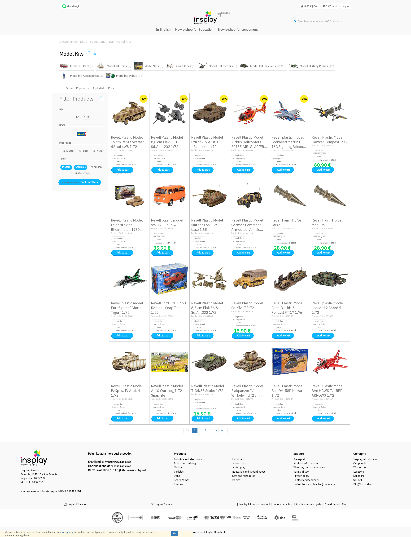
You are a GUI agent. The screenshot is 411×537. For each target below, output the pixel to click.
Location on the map (70, 490)
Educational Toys (102, 42)
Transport (299, 459)
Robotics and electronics (188, 459)
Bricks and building (185, 463)
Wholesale (359, 467)
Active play (238, 467)
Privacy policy (301, 475)
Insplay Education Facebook (255, 504)
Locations (358, 471)
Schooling (359, 475)
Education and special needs (249, 471)
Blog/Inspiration (362, 484)
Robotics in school (283, 504)
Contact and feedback (306, 480)
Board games (181, 480)
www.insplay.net (136, 470)
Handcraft (238, 459)
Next (223, 430)
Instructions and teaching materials (314, 484)
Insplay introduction (365, 459)
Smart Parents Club (336, 504)
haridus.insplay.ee (121, 466)
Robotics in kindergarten (309, 504)
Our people (360, 463)
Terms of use (301, 471)
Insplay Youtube (164, 504)
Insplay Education (77, 504)
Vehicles (179, 471)
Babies (236, 480)
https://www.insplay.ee (118, 461)
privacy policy (66, 532)
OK (174, 533)
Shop (83, 42)
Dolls (177, 475)
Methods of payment (305, 463)
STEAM (357, 480)
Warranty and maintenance (309, 467)
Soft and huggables (243, 475)
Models (178, 467)
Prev (188, 430)
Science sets (239, 463)
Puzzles (178, 484)
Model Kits (123, 42)
